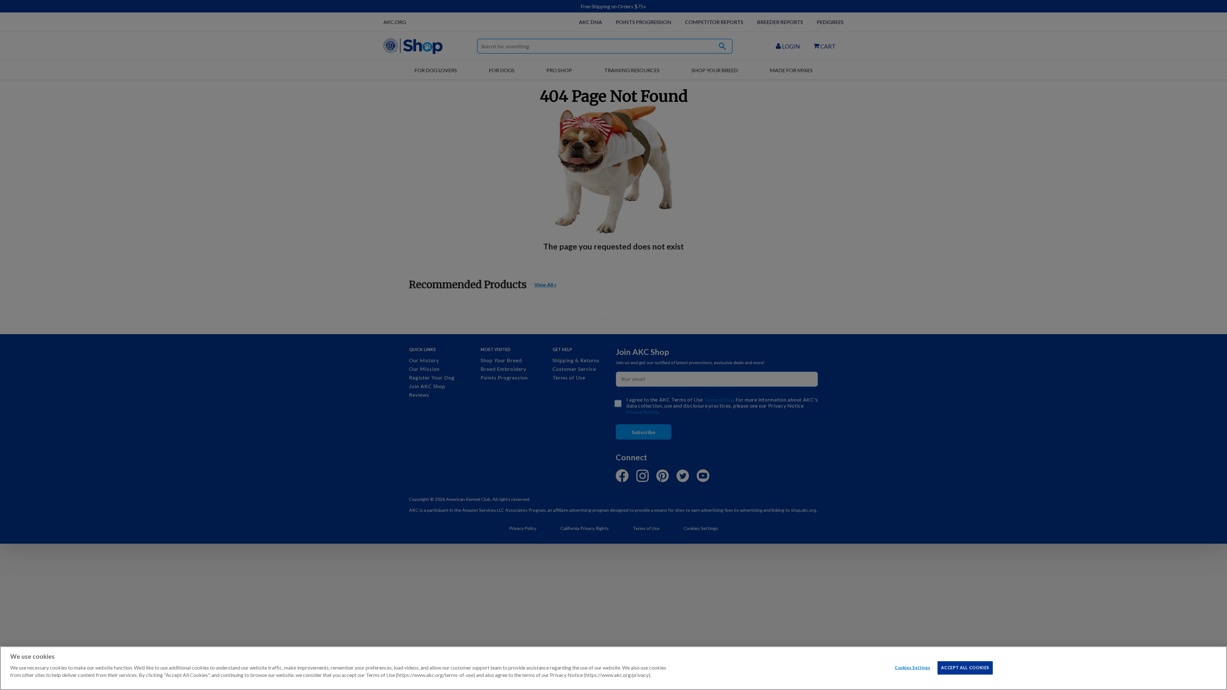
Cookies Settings (912, 667)
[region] (613, 668)
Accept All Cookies (965, 667)
